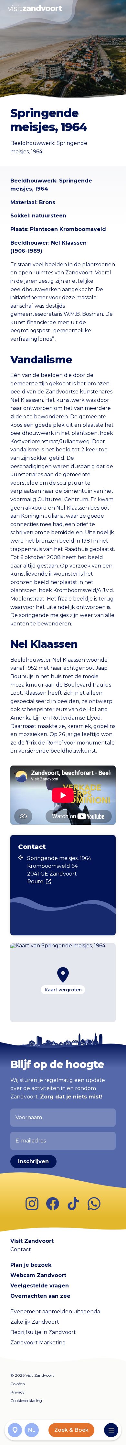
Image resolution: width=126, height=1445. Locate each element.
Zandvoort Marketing (38, 1343)
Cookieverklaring (26, 1400)
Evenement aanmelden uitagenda (55, 1311)
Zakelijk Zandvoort (34, 1322)
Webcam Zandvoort (38, 1275)
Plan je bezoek (30, 1265)
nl (32, 1430)
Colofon (17, 1383)
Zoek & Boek (71, 1430)
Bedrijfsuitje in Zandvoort (43, 1332)
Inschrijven (33, 1161)
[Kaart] (15, 1430)
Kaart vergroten (63, 990)
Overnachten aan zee (40, 1296)
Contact (20, 1249)
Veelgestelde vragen (39, 1286)
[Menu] (111, 1430)
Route (35, 881)
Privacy (17, 1392)
